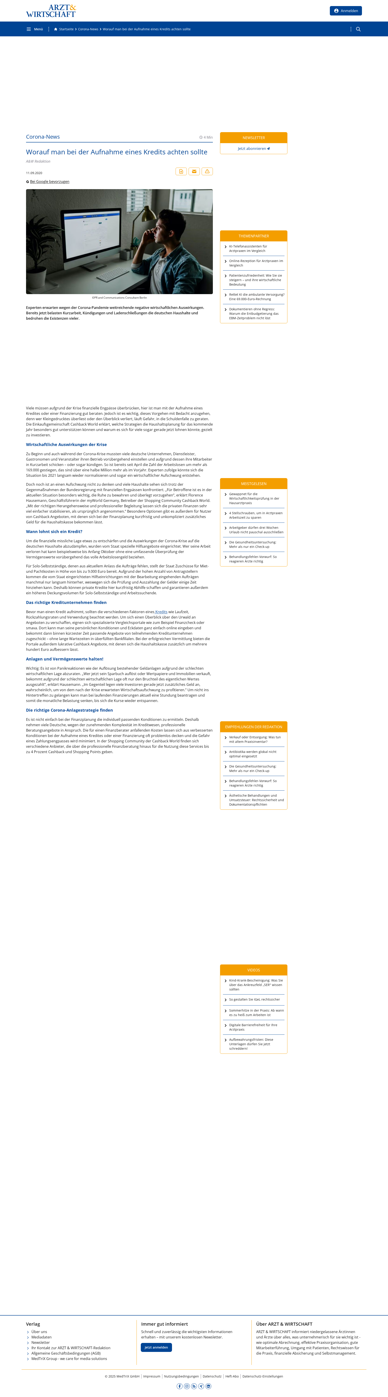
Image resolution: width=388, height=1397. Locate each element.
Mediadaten (41, 1337)
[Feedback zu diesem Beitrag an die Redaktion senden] (207, 171)
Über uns (39, 1331)
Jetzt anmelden (156, 1347)
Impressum (151, 1376)
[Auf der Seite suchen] (358, 29)
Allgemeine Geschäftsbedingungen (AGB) (66, 1353)
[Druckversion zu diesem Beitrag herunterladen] (181, 171)
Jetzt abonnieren (252, 148)
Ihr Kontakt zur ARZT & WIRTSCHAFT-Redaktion (70, 1347)
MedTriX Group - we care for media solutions (69, 1358)
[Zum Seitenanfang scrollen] (380, 1389)
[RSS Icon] (194, 1386)
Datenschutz (212, 1376)
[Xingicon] (201, 1386)
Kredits (161, 611)
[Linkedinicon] (208, 1386)
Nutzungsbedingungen (181, 1376)
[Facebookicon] (179, 1386)
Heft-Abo (232, 1376)
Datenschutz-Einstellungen (262, 1376)
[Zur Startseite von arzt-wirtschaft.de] (51, 11)
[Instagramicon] (186, 1386)
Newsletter (40, 1342)
